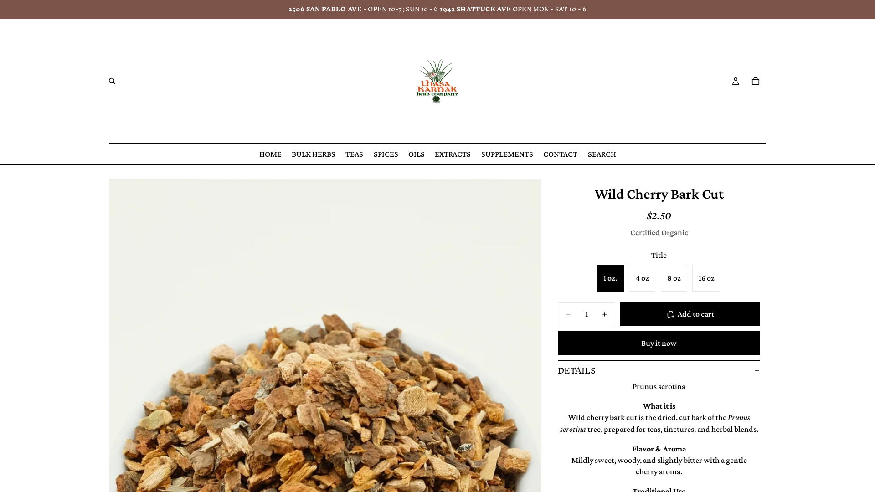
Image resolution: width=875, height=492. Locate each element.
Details (577, 370)
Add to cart (696, 313)
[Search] (112, 81)
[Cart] (756, 81)
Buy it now (659, 343)
